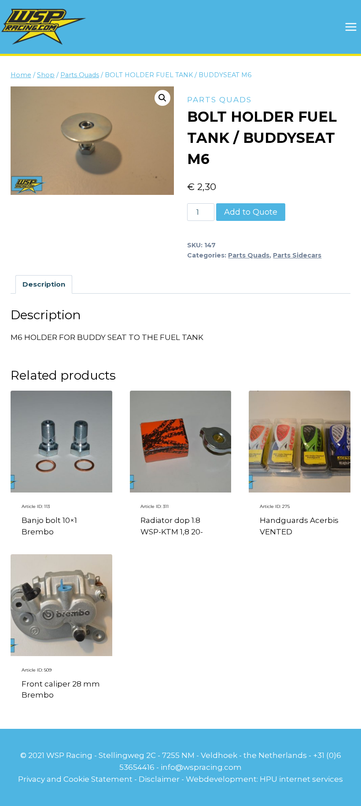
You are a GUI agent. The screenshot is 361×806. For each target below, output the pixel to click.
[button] (162, 98)
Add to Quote (250, 212)
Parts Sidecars (297, 255)
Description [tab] (43, 284)
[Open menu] (350, 27)
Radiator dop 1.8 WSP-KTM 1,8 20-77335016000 (171, 531)
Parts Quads (219, 99)
